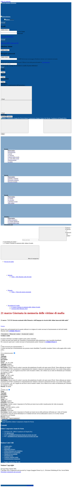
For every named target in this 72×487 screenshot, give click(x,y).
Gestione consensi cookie (11, 457)
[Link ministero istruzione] (8, 3)
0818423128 (10, 433)
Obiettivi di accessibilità (10, 454)
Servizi (69, 229)
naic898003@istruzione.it (22, 435)
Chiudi (3, 72)
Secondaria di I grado (10, 241)
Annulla (3, 116)
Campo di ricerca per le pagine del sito (11, 240)
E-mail (19, 59)
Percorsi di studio (9, 261)
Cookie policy (8, 446)
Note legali (7, 448)
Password (20, 33)
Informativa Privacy (9, 449)
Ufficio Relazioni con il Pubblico (13, 451)
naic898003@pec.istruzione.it (23, 436)
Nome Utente (21, 31)
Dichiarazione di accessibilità (12, 452)
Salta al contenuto (6, 1)
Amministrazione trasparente (12, 459)
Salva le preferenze (14, 418)
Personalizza (4, 334)
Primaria (10, 290)
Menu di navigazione (33, 258)
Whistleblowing (8, 455)
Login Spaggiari (46, 62)
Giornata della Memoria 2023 (19, 308)
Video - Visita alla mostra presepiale (21, 292)
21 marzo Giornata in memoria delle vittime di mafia (25, 307)
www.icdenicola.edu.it (7, 353)
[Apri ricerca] (57, 126)
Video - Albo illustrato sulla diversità (21, 277)
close (2, 134)
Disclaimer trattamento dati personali (11, 472)
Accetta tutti (27, 334)
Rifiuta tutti (15, 334)
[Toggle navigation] (14, 126)
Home (68, 227)
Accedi (3, 22)
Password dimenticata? (7, 36)
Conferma (9, 116)
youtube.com (4, 390)
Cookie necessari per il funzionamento (11, 346)
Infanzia (10, 275)
